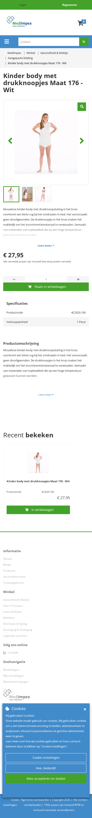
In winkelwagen (42, 510)
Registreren (69, 5)
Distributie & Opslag (15, 624)
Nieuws (7, 559)
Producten (9, 570)
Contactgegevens (13, 582)
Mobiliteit (8, 618)
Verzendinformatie (14, 576)
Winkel (7, 565)
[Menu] (6, 41)
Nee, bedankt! (46, 768)
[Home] (19, 21)
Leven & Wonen (12, 612)
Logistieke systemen (15, 636)
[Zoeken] (84, 41)
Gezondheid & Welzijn (16, 600)
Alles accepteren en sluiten (46, 779)
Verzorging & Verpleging (17, 630)
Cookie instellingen (46, 758)
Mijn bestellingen (13, 675)
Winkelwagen (11, 670)
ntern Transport (13, 606)
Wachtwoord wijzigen (15, 681)
